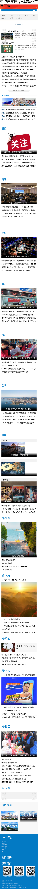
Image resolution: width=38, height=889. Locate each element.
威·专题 (5, 788)
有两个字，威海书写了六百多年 (15, 580)
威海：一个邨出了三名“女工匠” (15, 714)
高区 (34, 16)
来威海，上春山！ (7, 563)
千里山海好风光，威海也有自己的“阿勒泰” (16, 270)
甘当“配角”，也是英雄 (9, 661)
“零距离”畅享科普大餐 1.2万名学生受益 (15, 372)
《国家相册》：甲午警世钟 (19, 455)
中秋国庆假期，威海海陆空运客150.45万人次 (19, 632)
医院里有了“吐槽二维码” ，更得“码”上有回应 (17, 207)
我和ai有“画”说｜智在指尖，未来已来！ (15, 73)
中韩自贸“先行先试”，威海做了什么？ (19, 409)
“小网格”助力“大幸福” (9, 763)
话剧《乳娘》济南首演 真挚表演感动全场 (15, 506)
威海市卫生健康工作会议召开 (19, 203)
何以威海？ (9, 829)
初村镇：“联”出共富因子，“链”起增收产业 (16, 775)
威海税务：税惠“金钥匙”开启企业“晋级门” (19, 152)
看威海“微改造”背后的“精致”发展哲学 (14, 664)
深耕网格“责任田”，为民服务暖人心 (13, 779)
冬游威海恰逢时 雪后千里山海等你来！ (14, 566)
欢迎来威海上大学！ (8, 43)
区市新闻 (5, 95)
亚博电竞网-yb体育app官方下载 (4, 847)
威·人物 (5, 670)
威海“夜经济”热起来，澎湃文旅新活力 (19, 256)
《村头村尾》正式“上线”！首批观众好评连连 (19, 501)
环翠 (3, 16)
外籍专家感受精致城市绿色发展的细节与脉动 (19, 675)
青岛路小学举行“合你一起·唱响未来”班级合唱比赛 (18, 362)
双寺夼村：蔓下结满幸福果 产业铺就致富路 (16, 769)
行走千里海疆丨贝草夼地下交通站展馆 (14, 82)
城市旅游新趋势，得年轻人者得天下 (13, 655)
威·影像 (5, 518)
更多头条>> (19, 24)
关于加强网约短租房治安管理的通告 (16, 622)
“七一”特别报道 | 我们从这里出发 (12, 31)
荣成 (19, 16)
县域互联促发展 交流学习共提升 (12, 217)
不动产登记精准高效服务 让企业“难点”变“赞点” (17, 315)
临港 (11, 18)
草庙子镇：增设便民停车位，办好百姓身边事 (17, 782)
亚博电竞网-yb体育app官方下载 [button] (4, 794)
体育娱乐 (6, 480)
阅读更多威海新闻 (19, 91)
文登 (11, 16)
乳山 (26, 16)
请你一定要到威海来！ (9, 560)
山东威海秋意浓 (6, 570)
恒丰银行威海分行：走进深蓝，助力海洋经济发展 (18, 159)
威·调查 (5, 638)
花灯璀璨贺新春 (6, 759)
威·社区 (5, 726)
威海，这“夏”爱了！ (19, 556)
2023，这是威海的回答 (12, 619)
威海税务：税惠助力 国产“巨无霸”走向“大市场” (17, 156)
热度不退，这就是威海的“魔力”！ (13, 57)
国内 (5, 440)
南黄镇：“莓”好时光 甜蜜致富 (11, 772)
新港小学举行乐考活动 (9, 365)
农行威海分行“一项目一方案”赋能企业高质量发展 (18, 163)
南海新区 (19, 18)
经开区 (3, 18)
